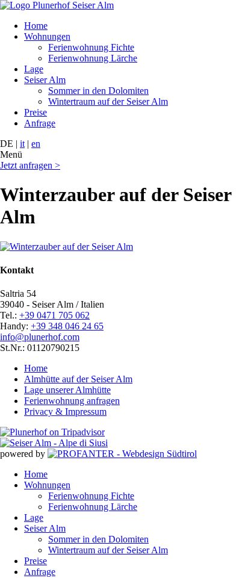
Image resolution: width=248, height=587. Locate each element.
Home (36, 25)
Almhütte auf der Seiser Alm (78, 379)
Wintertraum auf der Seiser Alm (108, 101)
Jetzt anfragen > (30, 165)
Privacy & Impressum (65, 411)
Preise (35, 112)
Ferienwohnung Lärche (92, 58)
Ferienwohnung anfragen (72, 401)
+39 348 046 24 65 (67, 326)
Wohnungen (47, 36)
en (35, 143)
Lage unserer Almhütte (67, 390)
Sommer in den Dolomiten (98, 90)
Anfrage (39, 123)
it (22, 143)
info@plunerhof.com (39, 337)
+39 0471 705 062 (54, 315)
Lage (33, 69)
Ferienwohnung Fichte (91, 47)
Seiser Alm (45, 80)
